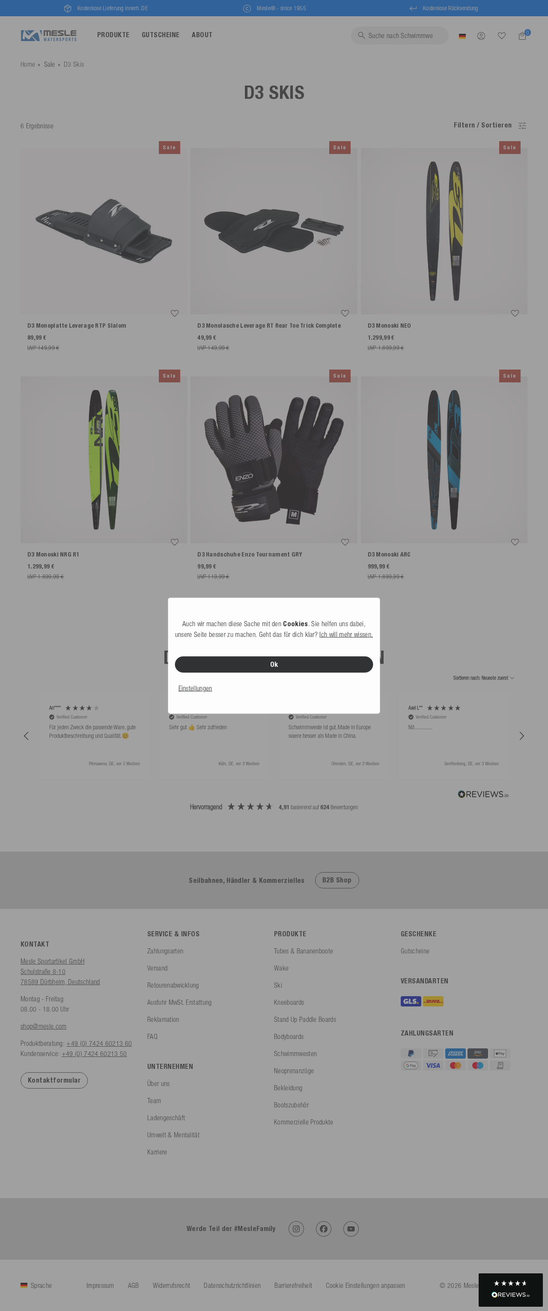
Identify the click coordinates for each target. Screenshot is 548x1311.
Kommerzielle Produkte (304, 1122)
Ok (274, 664)
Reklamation (163, 1019)
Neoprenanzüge (294, 1070)
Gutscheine (415, 951)
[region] (274, 736)
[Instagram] (296, 1229)
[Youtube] (351, 1229)
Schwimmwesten (295, 1053)
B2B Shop (337, 880)
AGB (133, 1285)
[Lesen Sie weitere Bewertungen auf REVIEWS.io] (483, 795)
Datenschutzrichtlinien (232, 1285)
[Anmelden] (481, 35)
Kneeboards (289, 1002)
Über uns (158, 1083)
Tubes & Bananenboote (303, 951)
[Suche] (501, 36)
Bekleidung (288, 1088)
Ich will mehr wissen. (346, 634)
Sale (49, 64)
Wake (281, 968)
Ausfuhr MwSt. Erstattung (179, 1002)
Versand (157, 968)
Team (154, 1100)
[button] (26, 736)
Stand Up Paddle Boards (305, 1019)
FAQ (152, 1036)
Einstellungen (195, 688)
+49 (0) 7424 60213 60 (99, 1043)
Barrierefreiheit (293, 1285)
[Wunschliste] (501, 35)
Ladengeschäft (166, 1118)
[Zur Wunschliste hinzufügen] (174, 313)
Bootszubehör (291, 1105)
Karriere (157, 1152)
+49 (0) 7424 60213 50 (94, 1053)
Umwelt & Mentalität (173, 1135)
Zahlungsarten (165, 951)
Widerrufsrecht (171, 1285)
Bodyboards (289, 1036)
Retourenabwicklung (173, 985)
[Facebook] (323, 1229)
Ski (278, 985)
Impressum (100, 1285)
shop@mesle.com (43, 1026)
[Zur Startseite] (49, 35)
